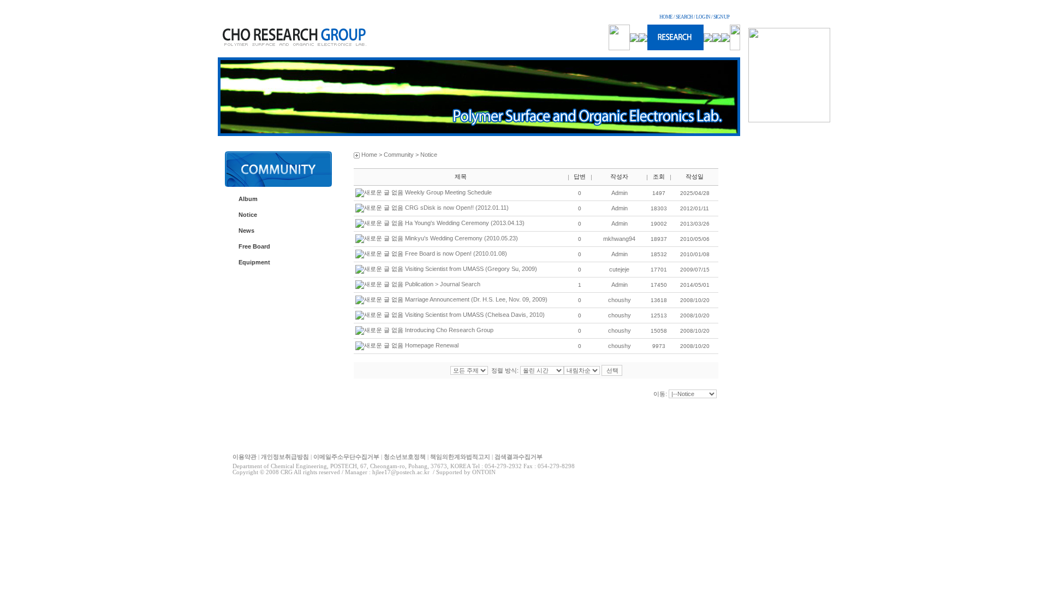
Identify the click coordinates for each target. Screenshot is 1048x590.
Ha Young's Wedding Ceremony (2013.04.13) (465, 223)
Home (369, 154)
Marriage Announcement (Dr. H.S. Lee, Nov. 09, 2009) (476, 299)
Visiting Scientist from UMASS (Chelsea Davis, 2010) (475, 314)
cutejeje (619, 269)
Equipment (254, 262)
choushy (619, 300)
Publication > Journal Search (442, 284)
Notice (248, 214)
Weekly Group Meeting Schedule (448, 192)
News (246, 230)
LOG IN (703, 17)
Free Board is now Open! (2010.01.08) (456, 253)
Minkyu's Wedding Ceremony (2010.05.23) (461, 238)
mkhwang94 (619, 238)
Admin (619, 193)
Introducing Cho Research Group (449, 330)
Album (248, 199)
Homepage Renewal (431, 345)
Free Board (254, 246)
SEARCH (684, 17)
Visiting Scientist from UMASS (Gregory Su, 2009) (471, 269)
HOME (665, 17)
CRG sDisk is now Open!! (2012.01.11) (457, 207)
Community (399, 154)
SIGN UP (721, 17)
